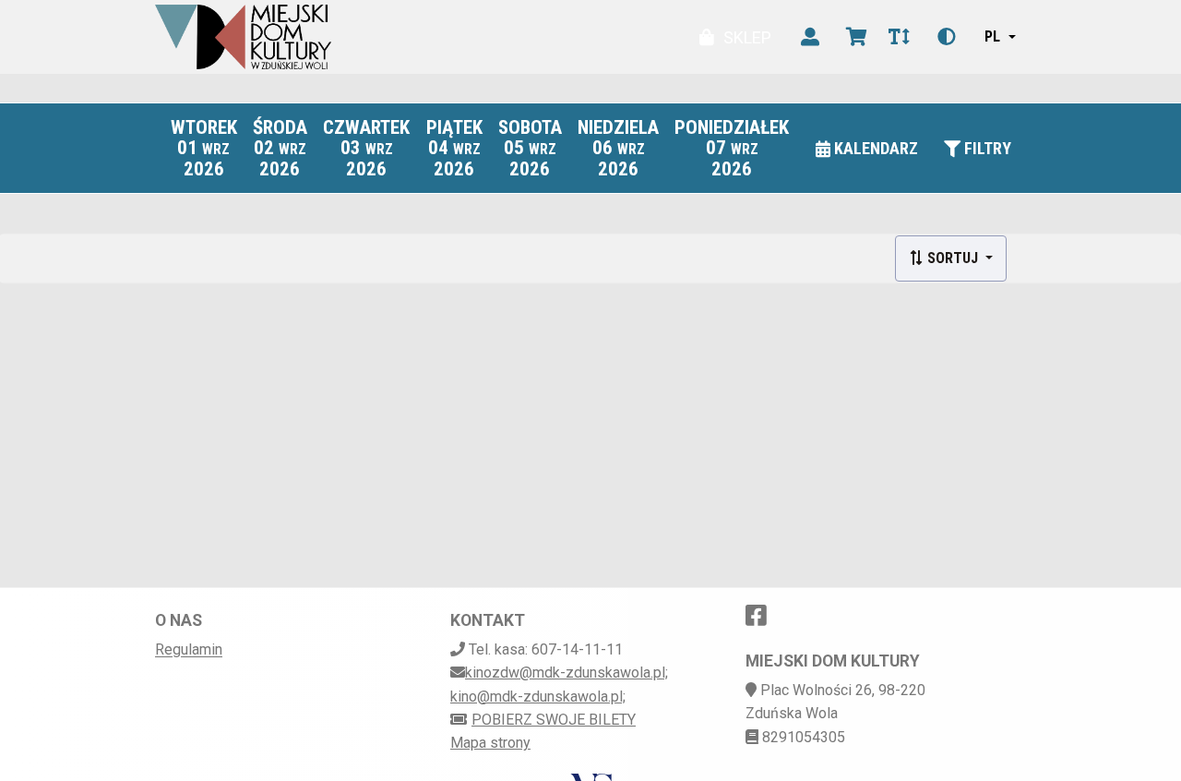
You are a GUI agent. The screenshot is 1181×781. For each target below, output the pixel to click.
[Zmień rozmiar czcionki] (898, 37)
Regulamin (188, 649)
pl (992, 36)
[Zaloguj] (810, 37)
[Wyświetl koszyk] (856, 37)
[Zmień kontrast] (946, 37)
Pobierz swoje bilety (553, 719)
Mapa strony (490, 742)
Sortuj (953, 258)
